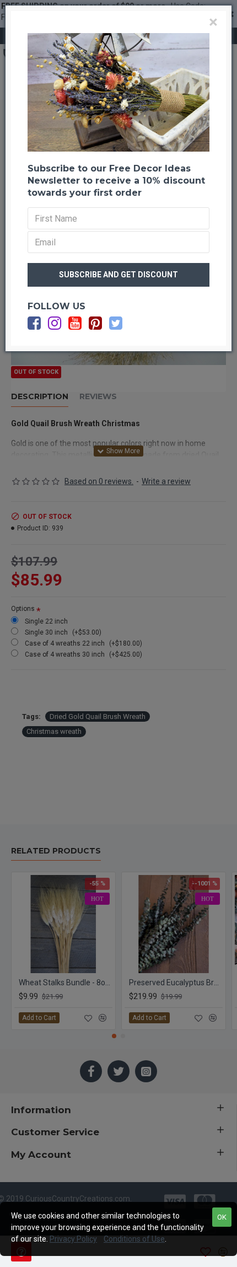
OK (222, 1217)
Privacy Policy (73, 1238)
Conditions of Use (134, 1238)
